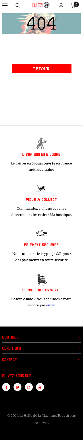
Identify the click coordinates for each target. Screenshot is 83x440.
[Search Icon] (17, 5)
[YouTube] (40, 387)
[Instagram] (29, 387)
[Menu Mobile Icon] (5, 5)
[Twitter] (17, 387)
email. (51, 305)
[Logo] (41, 5)
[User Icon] (61, 5)
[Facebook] (6, 387)
